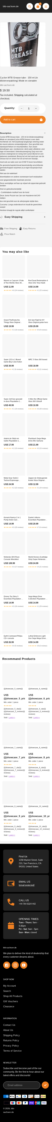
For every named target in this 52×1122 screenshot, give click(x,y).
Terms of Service (12, 1050)
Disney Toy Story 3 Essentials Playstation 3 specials (13, 597)
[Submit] (45, 1085)
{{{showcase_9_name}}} (13, 806)
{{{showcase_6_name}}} (37, 689)
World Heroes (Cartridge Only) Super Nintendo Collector (38, 558)
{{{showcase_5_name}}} (13, 689)
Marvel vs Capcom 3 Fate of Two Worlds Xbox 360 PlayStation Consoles (14, 282)
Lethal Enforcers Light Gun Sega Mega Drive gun (37, 637)
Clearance (8, 1006)
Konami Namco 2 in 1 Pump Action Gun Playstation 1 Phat (12, 518)
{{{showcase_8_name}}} (37, 748)
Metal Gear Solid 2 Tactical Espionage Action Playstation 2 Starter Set (11, 479)
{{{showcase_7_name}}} (13, 748)
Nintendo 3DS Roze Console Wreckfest (11, 558)
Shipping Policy (11, 1035)
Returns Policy (11, 1040)
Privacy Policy (11, 1045)
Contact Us (9, 1025)
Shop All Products (12, 996)
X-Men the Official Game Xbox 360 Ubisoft (37, 400)
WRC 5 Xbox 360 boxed (37, 360)
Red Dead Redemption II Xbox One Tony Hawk (38, 282)
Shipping (18, 95)
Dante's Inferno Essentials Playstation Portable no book (36, 518)
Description (5, 133)
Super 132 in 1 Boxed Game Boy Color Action (13, 361)
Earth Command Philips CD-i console (13, 637)
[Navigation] (46, 6)
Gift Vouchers (10, 1001)
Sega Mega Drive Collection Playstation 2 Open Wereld (37, 597)
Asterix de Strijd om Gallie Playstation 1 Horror (11, 439)
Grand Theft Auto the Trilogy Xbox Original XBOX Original (12, 321)
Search (7, 991)
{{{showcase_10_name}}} (38, 806)
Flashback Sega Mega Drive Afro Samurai (37, 439)
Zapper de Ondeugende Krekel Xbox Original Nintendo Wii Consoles (37, 479)
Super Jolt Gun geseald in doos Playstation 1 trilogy (13, 400)
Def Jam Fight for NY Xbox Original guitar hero (38, 321)
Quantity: (9, 108)
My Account (9, 985)
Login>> (12, 718)
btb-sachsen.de (10, 6)
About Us (8, 1030)
